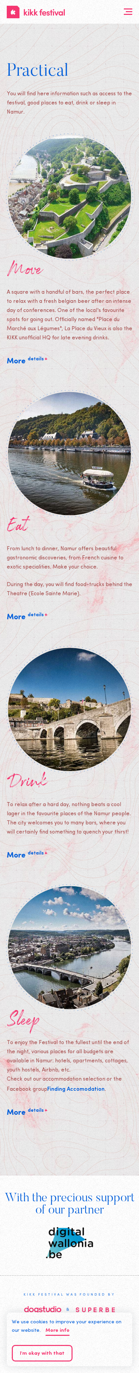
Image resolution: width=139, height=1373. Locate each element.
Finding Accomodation (76, 1088)
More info (58, 1330)
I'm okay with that (42, 1353)
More (27, 360)
